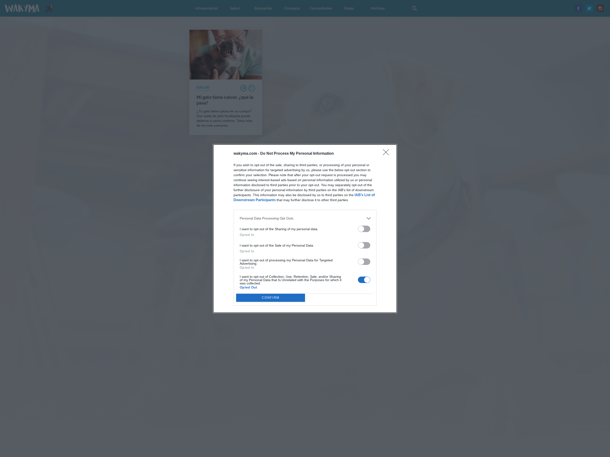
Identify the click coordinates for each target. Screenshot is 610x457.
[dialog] (305, 228)
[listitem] (305, 218)
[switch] (364, 229)
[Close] (387, 153)
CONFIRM (271, 297)
